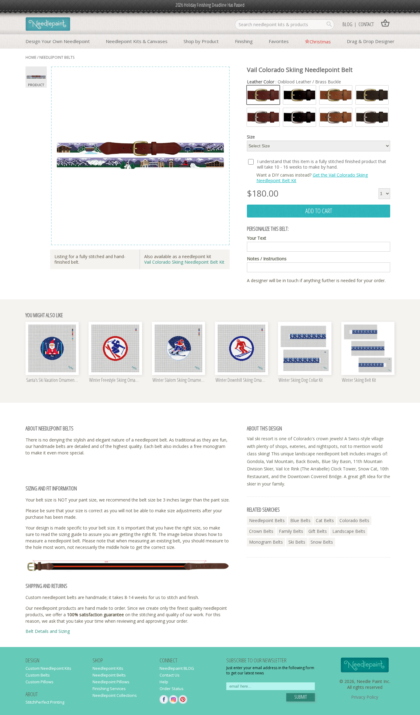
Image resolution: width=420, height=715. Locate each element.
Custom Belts (38, 675)
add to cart (318, 210)
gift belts (317, 531)
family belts (291, 531)
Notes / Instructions (267, 259)
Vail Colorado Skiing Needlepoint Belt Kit (184, 262)
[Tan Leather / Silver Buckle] (335, 117)
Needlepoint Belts (109, 675)
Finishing (244, 41)
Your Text (256, 238)
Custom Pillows (39, 682)
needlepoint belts (56, 57)
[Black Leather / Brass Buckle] (299, 95)
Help (164, 682)
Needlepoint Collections (115, 695)
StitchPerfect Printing (45, 702)
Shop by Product (201, 41)
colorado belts (354, 520)
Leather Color (294, 82)
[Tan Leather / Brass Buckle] (335, 95)
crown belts (261, 531)
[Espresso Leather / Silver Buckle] (372, 117)
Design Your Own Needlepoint (58, 41)
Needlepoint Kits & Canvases (137, 41)
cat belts (325, 520)
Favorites (279, 41)
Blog (347, 24)
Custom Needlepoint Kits (48, 668)
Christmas (320, 41)
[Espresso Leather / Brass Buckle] (372, 95)
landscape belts (348, 531)
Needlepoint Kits (108, 668)
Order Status (172, 688)
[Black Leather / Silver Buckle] (299, 117)
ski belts (296, 542)
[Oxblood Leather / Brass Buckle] (263, 95)
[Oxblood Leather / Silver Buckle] (263, 117)
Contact (366, 24)
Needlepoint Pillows (111, 682)
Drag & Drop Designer (370, 41)
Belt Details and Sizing (48, 631)
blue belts (300, 520)
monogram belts (266, 542)
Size (251, 137)
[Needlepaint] (48, 24)
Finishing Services (109, 688)
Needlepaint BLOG (177, 668)
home (31, 57)
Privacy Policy (364, 697)
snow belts (322, 542)
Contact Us (170, 675)
